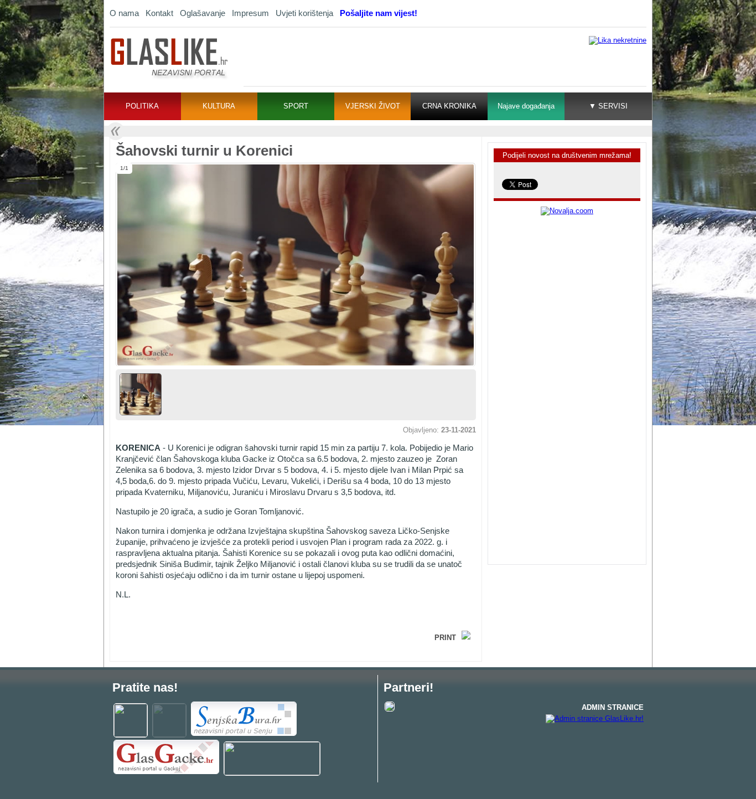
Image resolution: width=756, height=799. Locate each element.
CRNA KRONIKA (449, 106)
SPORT (295, 106)
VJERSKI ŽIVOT (372, 106)
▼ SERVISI (608, 106)
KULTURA (219, 106)
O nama (124, 13)
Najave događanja (526, 106)
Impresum (250, 13)
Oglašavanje (202, 13)
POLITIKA (142, 106)
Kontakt (159, 13)
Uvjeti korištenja (304, 13)
